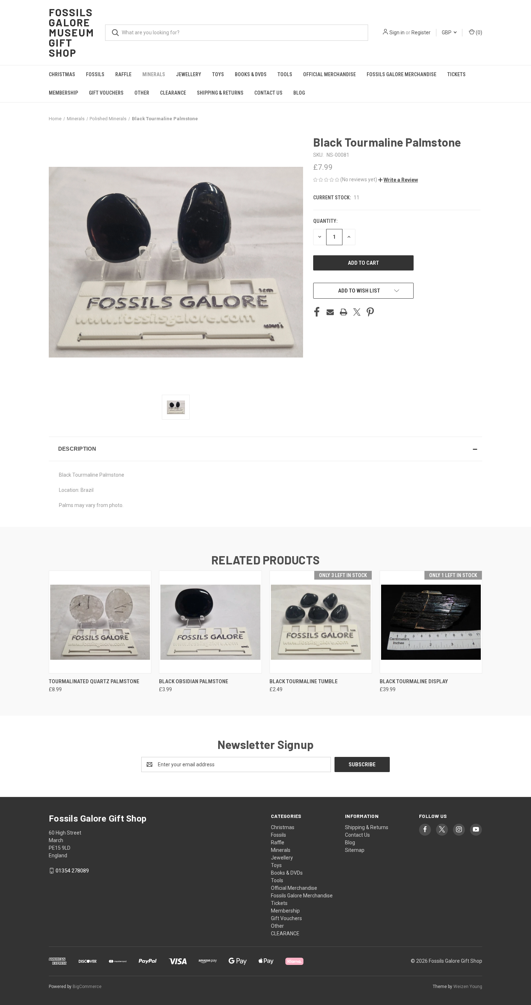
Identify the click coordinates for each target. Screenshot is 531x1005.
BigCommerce (87, 986)
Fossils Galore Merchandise (401, 74)
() (478, 32)
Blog (299, 93)
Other (141, 93)
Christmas (62, 74)
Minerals (153, 74)
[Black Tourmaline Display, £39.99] (431, 622)
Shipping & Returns (220, 93)
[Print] (343, 312)
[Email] (330, 312)
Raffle (123, 74)
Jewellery (188, 74)
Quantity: (325, 221)
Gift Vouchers (106, 93)
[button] (398, 180)
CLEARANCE (173, 93)
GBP (447, 32)
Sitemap (354, 850)
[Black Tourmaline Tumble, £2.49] (321, 622)
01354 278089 (72, 870)
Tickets (456, 74)
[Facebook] (316, 312)
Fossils (95, 74)
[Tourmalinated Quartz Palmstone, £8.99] (100, 622)
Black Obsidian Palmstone (193, 681)
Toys (218, 74)
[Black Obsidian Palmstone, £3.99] (210, 622)
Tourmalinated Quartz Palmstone (94, 681)
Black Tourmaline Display (414, 681)
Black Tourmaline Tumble (303, 681)
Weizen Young (467, 986)
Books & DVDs (251, 74)
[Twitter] (357, 312)
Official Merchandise (329, 74)
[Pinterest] (370, 312)
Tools (284, 74)
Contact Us (268, 93)
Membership (63, 93)
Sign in (397, 32)
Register (421, 32)
